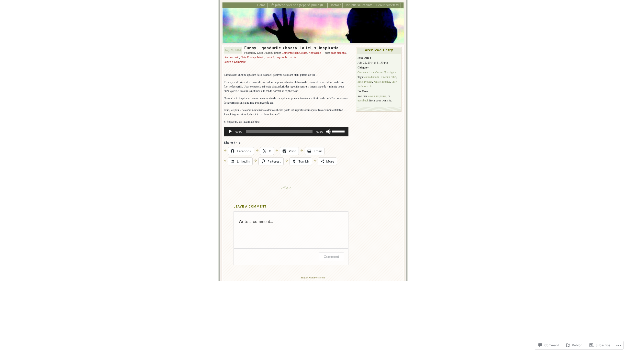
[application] (286, 131)
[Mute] (328, 131)
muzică (270, 57)
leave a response (377, 96)
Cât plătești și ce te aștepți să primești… (297, 5)
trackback (363, 100)
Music (260, 57)
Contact (335, 5)
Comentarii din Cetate (294, 52)
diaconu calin (231, 57)
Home (261, 5)
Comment (331, 256)
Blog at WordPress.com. (313, 277)
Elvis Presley (248, 57)
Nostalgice (315, 52)
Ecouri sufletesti (387, 5)
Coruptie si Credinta (358, 5)
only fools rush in (286, 57)
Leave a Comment (235, 61)
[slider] (339, 131)
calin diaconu (338, 52)
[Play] (230, 131)
